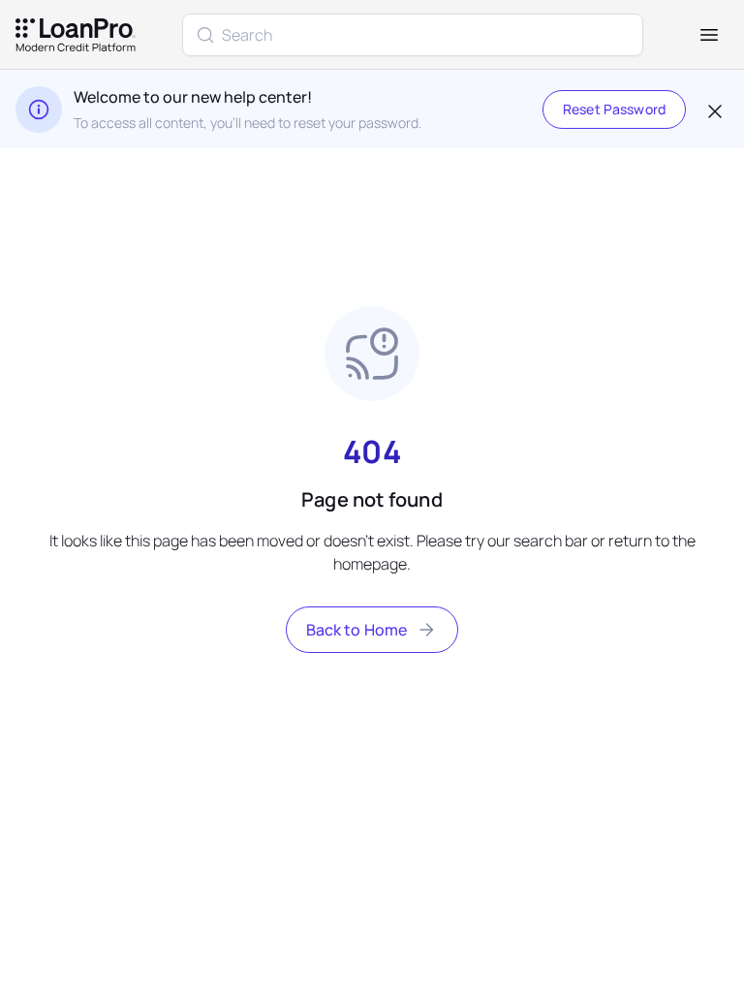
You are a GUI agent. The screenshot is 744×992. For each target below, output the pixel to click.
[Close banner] (713, 109)
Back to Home (357, 629)
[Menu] (709, 35)
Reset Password (614, 109)
